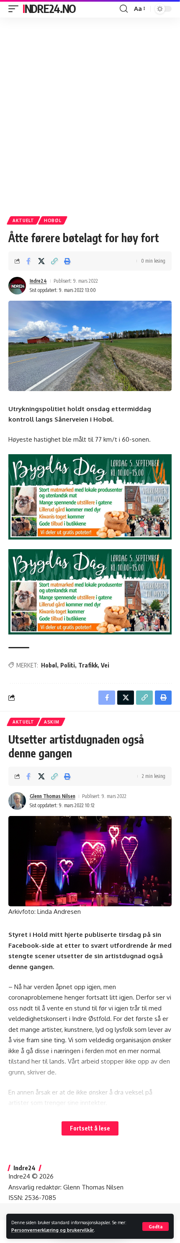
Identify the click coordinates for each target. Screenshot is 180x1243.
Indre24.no (49, 8)
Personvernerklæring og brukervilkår (52, 1230)
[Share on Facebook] (28, 261)
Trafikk (88, 665)
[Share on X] (41, 261)
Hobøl (53, 220)
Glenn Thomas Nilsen (52, 796)
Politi (67, 665)
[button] (155, 1226)
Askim (51, 721)
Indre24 (38, 281)
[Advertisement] (90, 114)
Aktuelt (23, 220)
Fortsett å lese (90, 1128)
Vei (105, 665)
